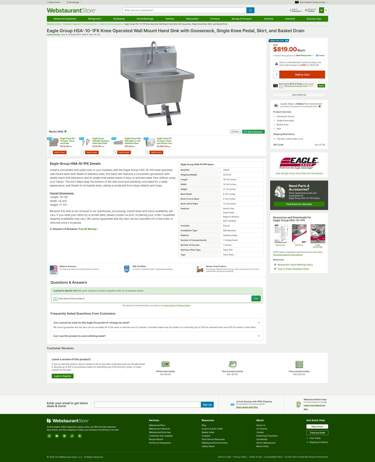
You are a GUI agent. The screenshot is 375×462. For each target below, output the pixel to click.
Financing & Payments (267, 435)
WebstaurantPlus (157, 425)
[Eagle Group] (299, 162)
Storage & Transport (242, 18)
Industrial (290, 18)
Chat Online (315, 438)
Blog (204, 425)
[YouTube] (56, 436)
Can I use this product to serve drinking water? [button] (79, 335)
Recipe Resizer (156, 439)
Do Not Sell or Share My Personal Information (306, 457)
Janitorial (268, 18)
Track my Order (317, 432)
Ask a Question (255, 131)
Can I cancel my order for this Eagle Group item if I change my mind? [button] (91, 322)
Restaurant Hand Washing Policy (301, 264)
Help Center (55, 2)
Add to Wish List (299, 95)
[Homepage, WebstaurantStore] (71, 10)
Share (236, 131)
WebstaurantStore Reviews (214, 442)
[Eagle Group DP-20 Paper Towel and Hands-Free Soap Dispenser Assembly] (160, 145)
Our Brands (261, 428)
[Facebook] (64, 436)
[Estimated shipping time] (320, 106)
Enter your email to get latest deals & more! (67, 405)
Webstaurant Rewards (159, 428)
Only (275, 45)
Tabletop (169, 18)
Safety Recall (208, 446)
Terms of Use (169, 305)
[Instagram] (49, 436)
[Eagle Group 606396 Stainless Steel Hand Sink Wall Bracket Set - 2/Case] (95, 145)
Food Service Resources (213, 439)
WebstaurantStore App (160, 432)
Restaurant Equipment (65, 18)
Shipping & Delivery (318, 442)
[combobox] (184, 10)
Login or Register (62, 376)
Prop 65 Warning (87, 229)
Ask (256, 298)
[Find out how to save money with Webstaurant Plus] (49, 139)
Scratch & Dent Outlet (212, 428)
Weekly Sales (208, 432)
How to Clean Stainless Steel (301, 269)
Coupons (206, 435)
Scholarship (261, 439)
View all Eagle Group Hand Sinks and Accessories (299, 173)
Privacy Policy (184, 305)
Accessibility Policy (273, 457)
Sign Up (207, 404)
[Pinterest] (79, 436)
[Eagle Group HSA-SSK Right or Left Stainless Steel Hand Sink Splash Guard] (127, 145)
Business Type (314, 18)
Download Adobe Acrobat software (288, 255)
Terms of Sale (224, 457)
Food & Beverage (145, 18)
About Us (260, 425)
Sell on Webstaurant (265, 442)
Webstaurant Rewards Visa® (295, 86)
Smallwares (119, 18)
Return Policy (262, 446)
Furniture (215, 18)
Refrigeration (94, 18)
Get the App (74, 2)
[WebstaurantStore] (83, 420)
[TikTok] (72, 436)
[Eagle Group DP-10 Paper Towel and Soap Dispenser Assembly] (63, 145)
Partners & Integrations (160, 442)
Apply (322, 85)
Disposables (192, 18)
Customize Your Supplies (161, 435)
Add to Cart (60, 152)
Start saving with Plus (247, 407)
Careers (260, 432)
